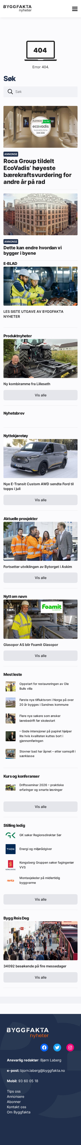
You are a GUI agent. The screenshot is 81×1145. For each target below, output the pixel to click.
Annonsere (15, 1096)
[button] (10, 92)
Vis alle (40, 395)
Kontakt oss (16, 1107)
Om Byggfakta (18, 1112)
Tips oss (14, 1091)
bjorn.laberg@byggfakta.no (42, 1070)
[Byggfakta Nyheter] (17, 8)
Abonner (14, 1102)
